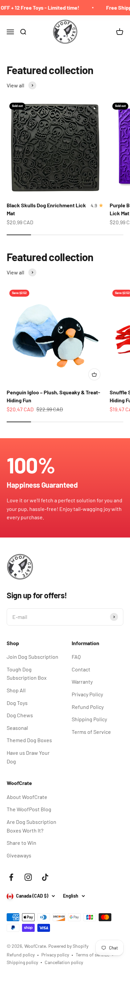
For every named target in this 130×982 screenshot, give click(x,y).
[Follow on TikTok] (45, 877)
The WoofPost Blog (29, 809)
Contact (81, 669)
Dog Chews (20, 715)
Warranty (82, 681)
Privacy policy (55, 954)
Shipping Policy (89, 719)
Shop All (16, 690)
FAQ (76, 656)
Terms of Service (91, 732)
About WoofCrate (27, 797)
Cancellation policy (64, 962)
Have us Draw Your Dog (28, 756)
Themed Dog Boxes (29, 740)
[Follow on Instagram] (28, 877)
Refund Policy (88, 707)
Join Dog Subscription (32, 656)
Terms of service (92, 954)
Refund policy (21, 954)
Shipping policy (22, 962)
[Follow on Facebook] (11, 877)
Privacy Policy (87, 694)
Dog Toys (17, 703)
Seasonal (17, 728)
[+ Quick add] (94, 374)
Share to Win (21, 842)
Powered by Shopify (68, 946)
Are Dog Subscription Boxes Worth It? (31, 826)
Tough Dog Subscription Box (27, 673)
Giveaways (19, 855)
